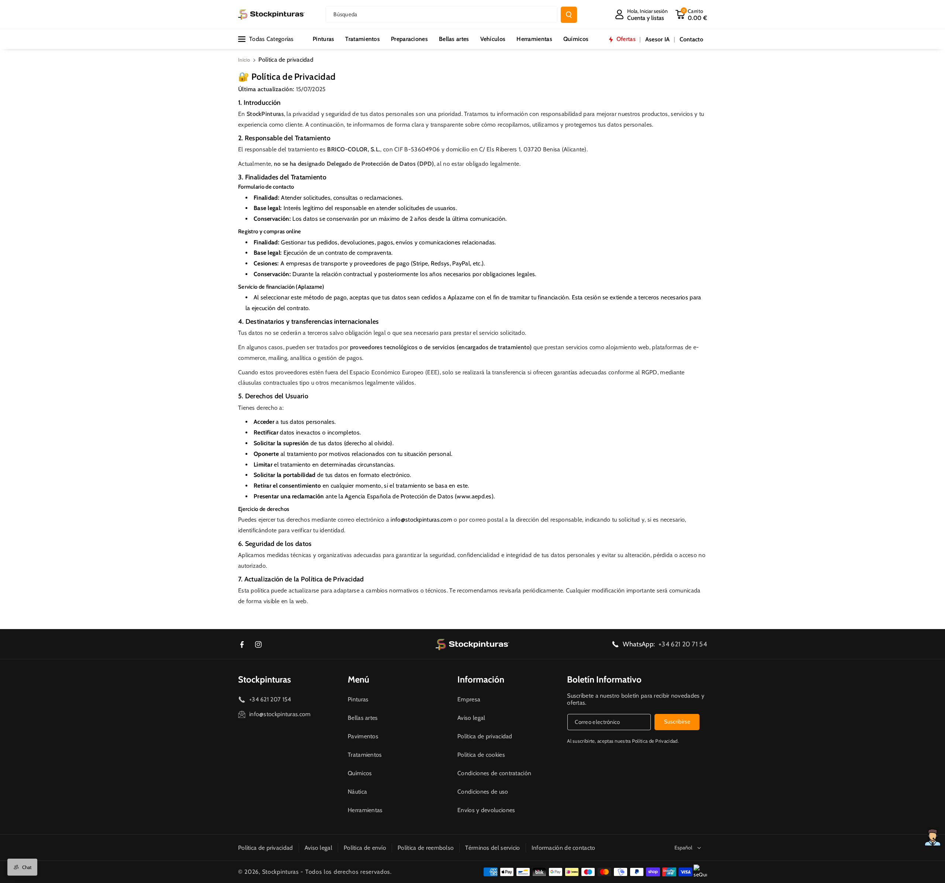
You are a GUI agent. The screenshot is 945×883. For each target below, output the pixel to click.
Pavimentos (363, 736)
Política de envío (365, 847)
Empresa (468, 699)
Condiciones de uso (482, 791)
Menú (358, 679)
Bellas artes (363, 717)
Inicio (244, 59)
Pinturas (358, 699)
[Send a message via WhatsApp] (932, 837)
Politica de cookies (481, 754)
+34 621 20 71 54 (683, 644)
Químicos (360, 773)
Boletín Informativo (604, 679)
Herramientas (365, 810)
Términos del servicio (492, 847)
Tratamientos (365, 754)
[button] (691, 14)
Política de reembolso (426, 847)
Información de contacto (563, 847)
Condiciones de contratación (494, 773)
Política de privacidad (484, 736)
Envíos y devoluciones (486, 810)
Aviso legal (471, 717)
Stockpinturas (264, 679)
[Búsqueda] (569, 15)
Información (480, 679)
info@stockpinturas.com (421, 519)
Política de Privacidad (655, 741)
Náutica (357, 791)
